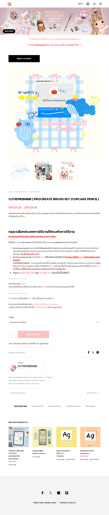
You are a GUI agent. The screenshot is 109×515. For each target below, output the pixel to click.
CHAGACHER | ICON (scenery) (39, 452)
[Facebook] (89, 353)
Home (10, 192)
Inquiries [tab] (90, 406)
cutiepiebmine (18, 384)
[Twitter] (94, 353)
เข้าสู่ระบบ (45, 273)
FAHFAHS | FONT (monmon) (87, 452)
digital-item (30, 384)
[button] (80, 3)
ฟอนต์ (97, 266)
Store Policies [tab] (73, 406)
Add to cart (33, 334)
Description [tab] (20, 406)
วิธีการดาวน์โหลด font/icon (46, 304)
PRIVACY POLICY (68, 502)
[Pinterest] (98, 353)
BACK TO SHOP (24, 58)
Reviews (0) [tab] (37, 406)
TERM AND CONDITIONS (44, 502)
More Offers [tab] (54, 406)
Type (11, 317)
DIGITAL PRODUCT (20, 192)
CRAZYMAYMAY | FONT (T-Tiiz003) (63, 453)
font (43, 257)
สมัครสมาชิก (27, 273)
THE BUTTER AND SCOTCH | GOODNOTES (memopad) (16, 455)
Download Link (40, 307)
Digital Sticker (34, 192)
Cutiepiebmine (27, 366)
